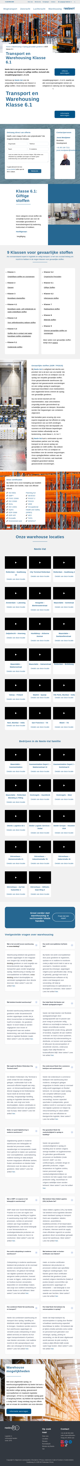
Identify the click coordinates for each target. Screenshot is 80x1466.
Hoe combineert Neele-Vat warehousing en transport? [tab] (20, 1308)
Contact (53, 2)
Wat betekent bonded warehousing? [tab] (19, 1002)
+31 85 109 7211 (63, 148)
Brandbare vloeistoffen (16, 298)
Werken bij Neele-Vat (48, 1447)
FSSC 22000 (14, 498)
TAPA (30, 518)
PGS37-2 (31, 498)
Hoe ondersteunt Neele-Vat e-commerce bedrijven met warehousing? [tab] (56, 1067)
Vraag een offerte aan (67, 1438)
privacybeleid (11, 169)
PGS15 (31, 501)
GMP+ (11, 496)
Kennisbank (46, 1444)
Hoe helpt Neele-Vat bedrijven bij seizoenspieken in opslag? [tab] (54, 1308)
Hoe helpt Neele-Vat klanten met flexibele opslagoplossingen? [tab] (53, 1003)
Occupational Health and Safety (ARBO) (33, 510)
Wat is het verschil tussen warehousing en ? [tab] (20, 945)
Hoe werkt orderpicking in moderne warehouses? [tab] (19, 1253)
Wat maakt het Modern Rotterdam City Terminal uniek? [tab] (20, 1067)
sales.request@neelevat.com (70, 1435)
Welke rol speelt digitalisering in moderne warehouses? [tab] (18, 1131)
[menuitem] (30, 1)
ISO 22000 (13, 501)
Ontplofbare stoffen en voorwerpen (21, 277)
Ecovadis (12, 518)
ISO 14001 (13, 507)
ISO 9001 (12, 493)
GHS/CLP (32, 521)
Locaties (45, 1439)
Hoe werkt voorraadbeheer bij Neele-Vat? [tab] (55, 945)
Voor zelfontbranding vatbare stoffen (22, 323)
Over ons (30, 2)
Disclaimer (35, 1460)
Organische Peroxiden (52, 277)
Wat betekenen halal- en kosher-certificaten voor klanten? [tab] (53, 1253)
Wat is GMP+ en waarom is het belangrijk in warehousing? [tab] (17, 1200)
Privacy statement (45, 1460)
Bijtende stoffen (50, 320)
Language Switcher (65, 2)
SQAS (11, 510)
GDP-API (12, 515)
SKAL (11, 504)
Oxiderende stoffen (15, 347)
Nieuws (44, 1441)
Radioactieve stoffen (52, 309)
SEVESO (31, 496)
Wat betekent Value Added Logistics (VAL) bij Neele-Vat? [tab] (55, 1200)
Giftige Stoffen (49, 287)
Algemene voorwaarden (22, 1460)
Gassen (11, 287)
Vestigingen (46, 2)
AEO (30, 515)
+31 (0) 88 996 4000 (67, 1433)
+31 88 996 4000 (9, 2)
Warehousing (16, 47)
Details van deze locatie (16, 579)
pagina (55, 343)
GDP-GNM (13, 512)
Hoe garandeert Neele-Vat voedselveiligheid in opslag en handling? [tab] (53, 1132)
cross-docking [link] (14, 946)
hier (13, 986)
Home (8, 47)
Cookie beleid (68, 1460)
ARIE (30, 504)
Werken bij (38, 2)
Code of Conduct (57, 1460)
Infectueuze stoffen (51, 298)
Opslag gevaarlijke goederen (33, 47)
